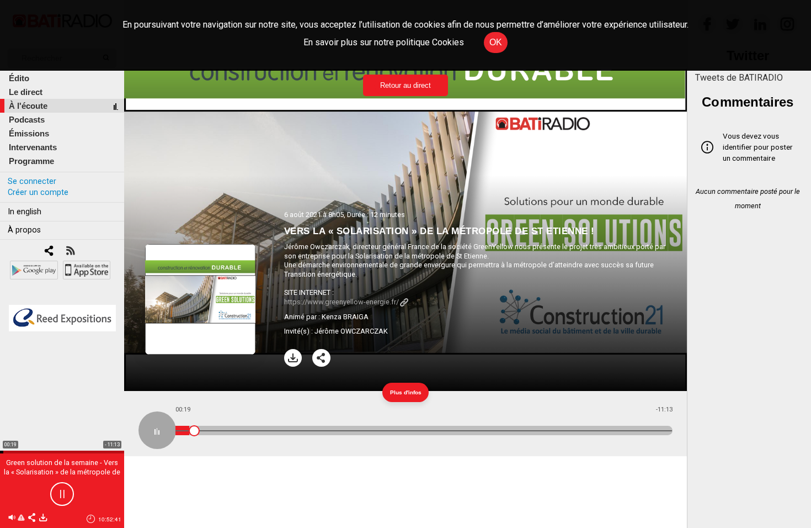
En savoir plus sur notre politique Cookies (383, 42)
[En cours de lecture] (157, 430)
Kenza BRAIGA (345, 317)
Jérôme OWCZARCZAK (351, 331)
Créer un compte (38, 192)
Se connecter (32, 181)
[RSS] (70, 251)
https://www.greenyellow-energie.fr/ (341, 302)
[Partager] (321, 358)
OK (495, 42)
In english (24, 212)
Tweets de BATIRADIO (739, 77)
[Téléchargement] (293, 358)
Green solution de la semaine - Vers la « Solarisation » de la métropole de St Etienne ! (62, 471)
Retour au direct (405, 85)
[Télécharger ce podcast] (43, 518)
